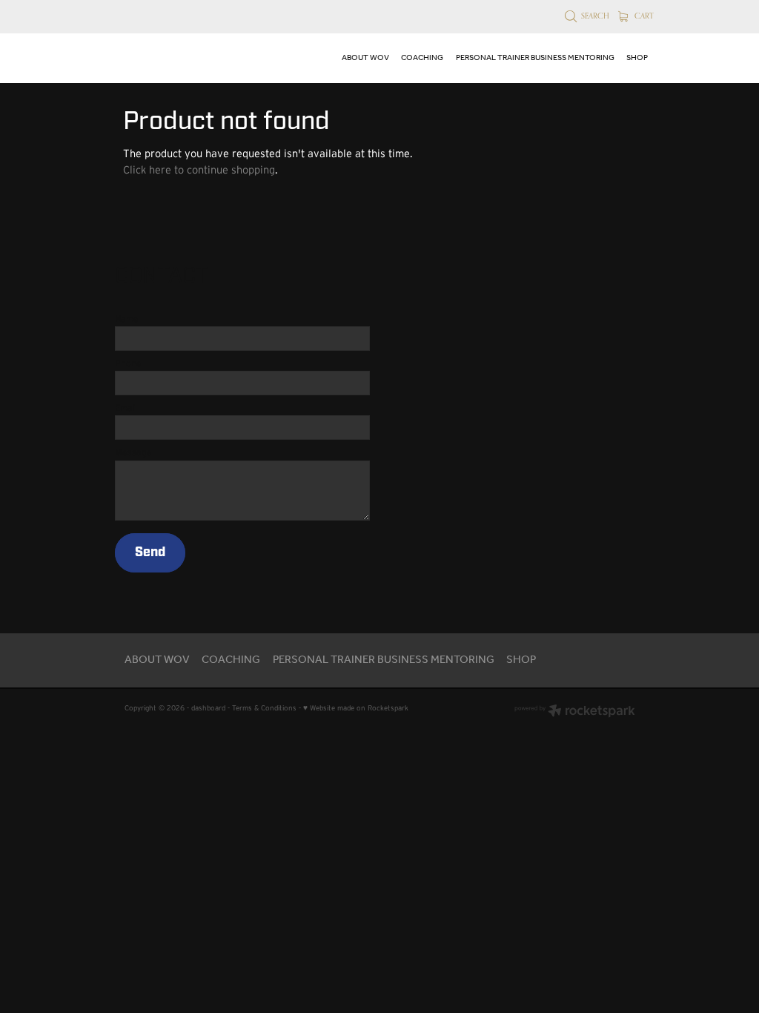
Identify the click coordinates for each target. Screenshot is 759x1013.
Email (126, 407)
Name (127, 318)
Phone (128, 363)
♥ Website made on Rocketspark (355, 708)
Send (150, 552)
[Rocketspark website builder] (574, 712)
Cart (643, 15)
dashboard (208, 708)
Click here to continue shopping (199, 170)
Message (133, 452)
